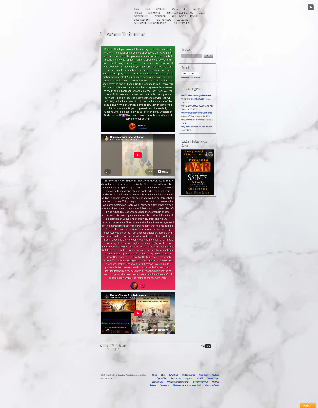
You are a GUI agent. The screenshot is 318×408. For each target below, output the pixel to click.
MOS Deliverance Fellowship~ (185, 16)
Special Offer (154, 12)
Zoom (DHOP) (160, 16)
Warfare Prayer (141, 16)
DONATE (202, 12)
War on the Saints (182, 23)
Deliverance (182, 19)
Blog (147, 9)
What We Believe (163, 19)
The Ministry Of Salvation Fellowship (117, 15)
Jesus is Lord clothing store (179, 12)
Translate (197, 77)
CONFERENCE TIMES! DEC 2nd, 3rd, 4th (197, 105)
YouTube (138, 12)
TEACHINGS (160, 9)
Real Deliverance (179, 9)
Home (136, 9)
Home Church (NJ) (142, 19)
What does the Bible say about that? (150, 23)
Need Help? (197, 9)
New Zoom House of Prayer (192, 119)
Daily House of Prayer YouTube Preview (196, 126)
